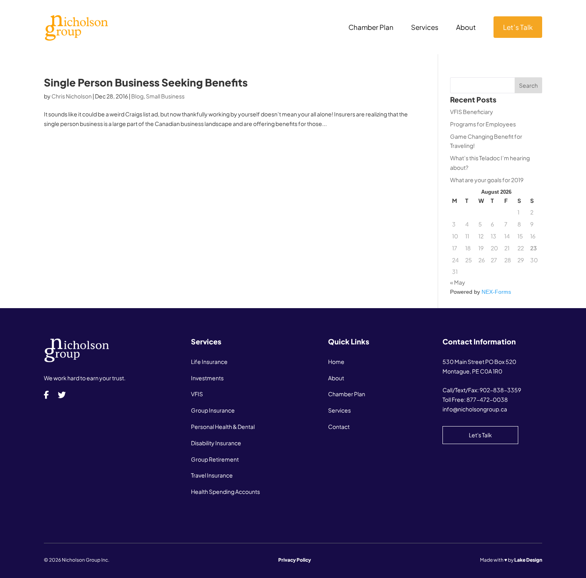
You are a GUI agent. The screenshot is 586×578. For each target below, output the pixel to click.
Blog (137, 96)
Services (425, 27)
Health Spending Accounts (225, 491)
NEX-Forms (496, 292)
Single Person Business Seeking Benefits (146, 82)
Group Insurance (213, 410)
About (466, 27)
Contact (339, 426)
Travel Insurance (212, 475)
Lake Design (528, 560)
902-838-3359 (500, 389)
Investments (207, 377)
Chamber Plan (370, 27)
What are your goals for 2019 (486, 179)
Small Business (165, 96)
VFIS (197, 393)
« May (457, 282)
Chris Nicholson (71, 96)
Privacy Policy (294, 560)
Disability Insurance (216, 442)
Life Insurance (209, 361)
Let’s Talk (518, 27)
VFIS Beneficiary (471, 111)
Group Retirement (215, 459)
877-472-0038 (487, 399)
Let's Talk (480, 434)
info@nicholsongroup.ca (474, 409)
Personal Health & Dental (223, 426)
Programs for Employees (483, 124)
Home (336, 361)
